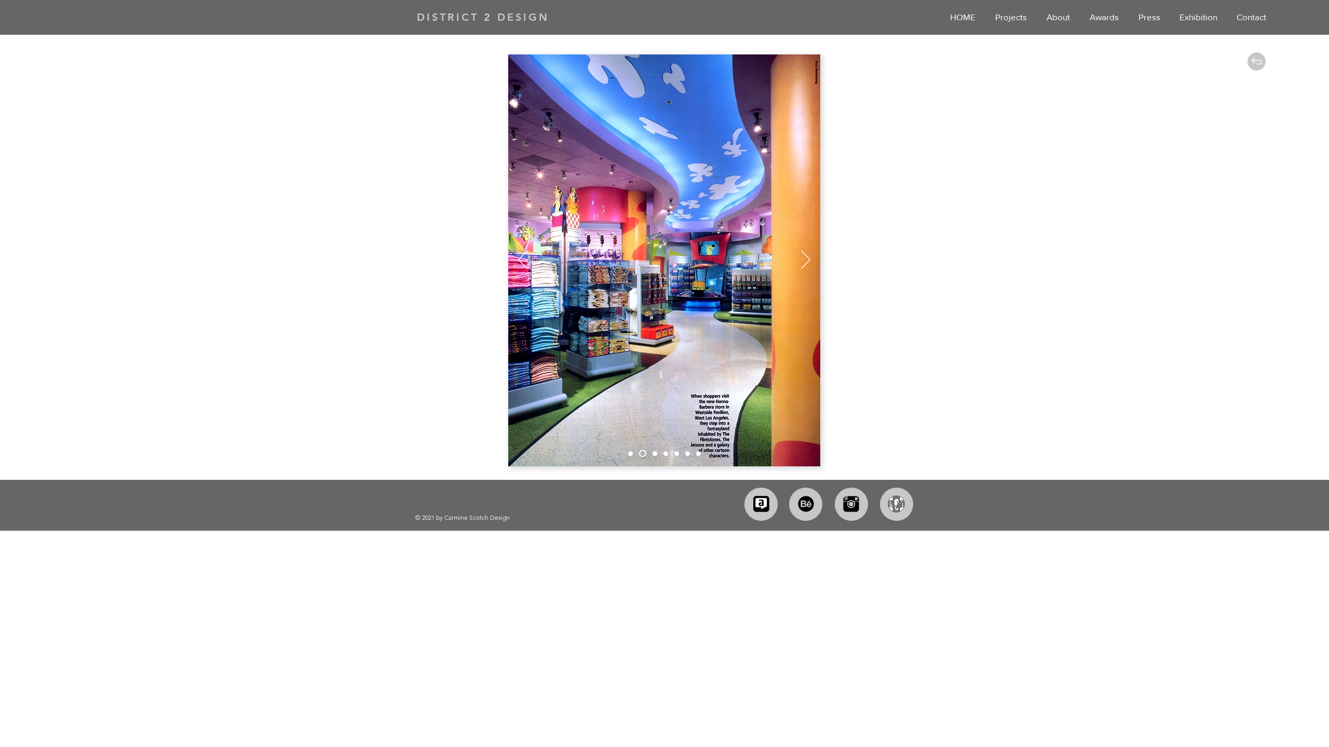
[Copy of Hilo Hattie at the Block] (665, 453)
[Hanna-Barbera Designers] (698, 453)
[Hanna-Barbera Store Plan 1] (676, 453)
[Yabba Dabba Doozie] (653, 453)
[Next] (805, 260)
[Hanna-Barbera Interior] (641, 453)
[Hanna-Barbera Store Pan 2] (687, 453)
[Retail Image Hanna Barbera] (630, 453)
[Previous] (522, 260)
